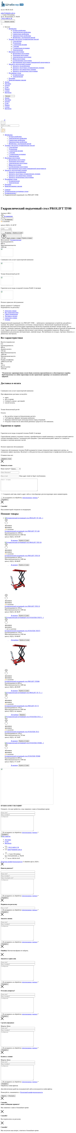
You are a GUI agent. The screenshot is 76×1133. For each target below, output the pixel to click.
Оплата (7, 85)
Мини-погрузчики (19, 59)
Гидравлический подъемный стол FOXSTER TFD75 (22, 631)
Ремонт (7, 89)
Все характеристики (11, 312)
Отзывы (7, 319)
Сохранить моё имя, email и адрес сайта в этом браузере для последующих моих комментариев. (35, 494)
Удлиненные (17, 43)
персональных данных (30, 497)
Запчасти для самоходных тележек (24, 69)
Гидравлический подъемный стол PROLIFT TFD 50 (22, 555)
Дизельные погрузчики (20, 55)
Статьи (7, 91)
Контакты (8, 92)
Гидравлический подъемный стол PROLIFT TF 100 (22, 531)
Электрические (18, 50)
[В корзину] (6, 521)
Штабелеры (13, 28)
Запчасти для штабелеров (21, 66)
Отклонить (12, 1096)
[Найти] (3, 130)
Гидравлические (18, 75)
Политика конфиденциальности (11, 862)
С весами (16, 46)
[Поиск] (3, 123)
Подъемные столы (15, 73)
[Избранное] (2, 116)
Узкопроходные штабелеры (22, 36)
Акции (7, 82)
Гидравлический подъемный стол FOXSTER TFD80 (22, 756)
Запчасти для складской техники (20, 64)
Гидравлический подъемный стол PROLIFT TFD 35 (22, 606)
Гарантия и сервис (11, 318)
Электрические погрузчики (22, 57)
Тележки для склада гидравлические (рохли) (24, 39)
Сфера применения (11, 314)
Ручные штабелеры (19, 30)
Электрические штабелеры (22, 32)
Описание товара (10, 311)
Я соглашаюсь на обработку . (21, 497)
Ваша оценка (5, 469)
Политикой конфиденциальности (31, 1092)
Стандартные (17, 41)
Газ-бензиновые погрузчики (22, 60)
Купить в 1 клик (17, 233)
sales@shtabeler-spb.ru (8, 13)
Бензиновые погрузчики (21, 53)
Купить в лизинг (27, 238)
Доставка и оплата (11, 316)
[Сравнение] (2, 113)
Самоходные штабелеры (21, 34)
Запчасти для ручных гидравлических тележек (28, 68)
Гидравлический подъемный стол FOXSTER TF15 (22, 731)
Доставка (8, 83)
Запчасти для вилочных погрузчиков (25, 71)
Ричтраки (12, 78)
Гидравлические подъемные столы (16, 191)
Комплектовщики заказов (17, 80)
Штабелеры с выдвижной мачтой (24, 37)
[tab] (40, 311)
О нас (7, 87)
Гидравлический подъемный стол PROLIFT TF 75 (22, 706)
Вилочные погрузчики (16, 52)
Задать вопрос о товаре (13, 238)
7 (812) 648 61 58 (6, 18)
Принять (4, 1096)
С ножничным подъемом (21, 48)
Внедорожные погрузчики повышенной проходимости (31, 62)
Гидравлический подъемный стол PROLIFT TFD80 (22, 681)
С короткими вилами (20, 44)
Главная (7, 189)
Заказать (22, 715)
